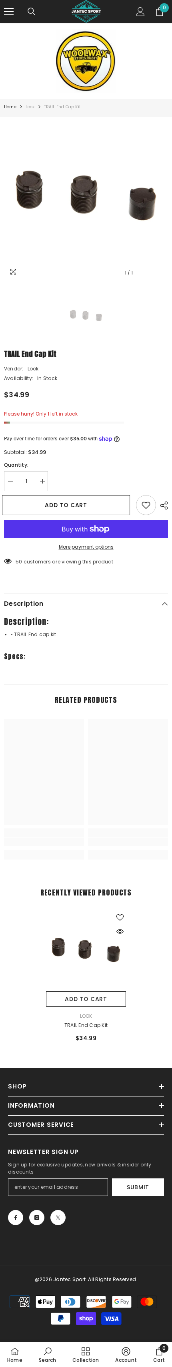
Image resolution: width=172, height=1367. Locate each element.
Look (30, 107)
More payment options (86, 546)
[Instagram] (36, 1217)
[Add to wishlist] (146, 505)
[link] (44, 842)
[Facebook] (15, 1217)
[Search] (31, 11)
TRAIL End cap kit (86, 1025)
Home (10, 107)
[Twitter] (58, 1217)
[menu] (9, 11)
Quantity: (16, 465)
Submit (138, 1187)
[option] (86, 199)
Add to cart (66, 505)
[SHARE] (162, 505)
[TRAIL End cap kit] (86, 951)
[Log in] (140, 11)
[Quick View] (120, 931)
